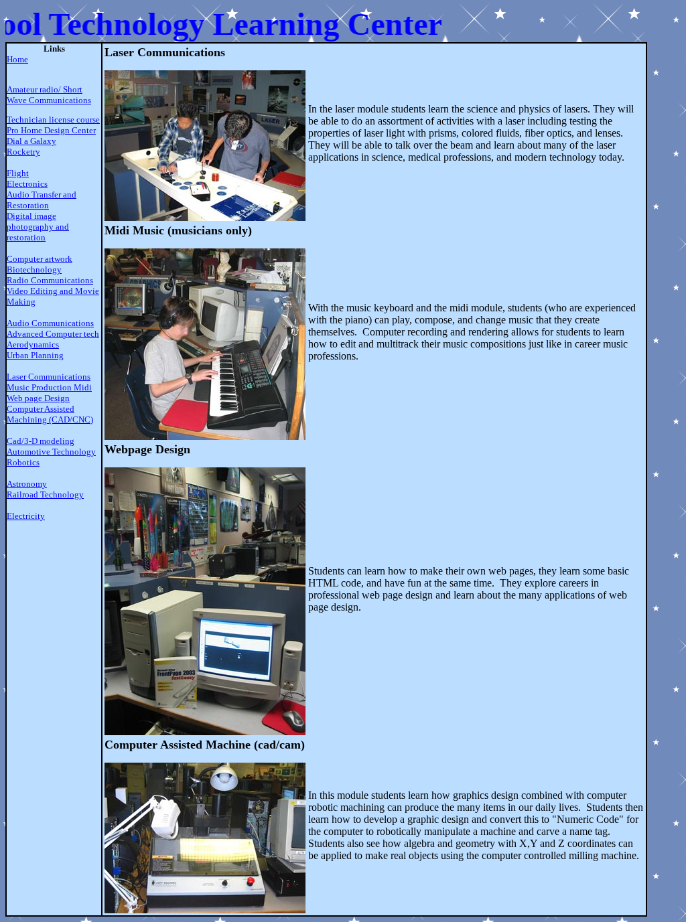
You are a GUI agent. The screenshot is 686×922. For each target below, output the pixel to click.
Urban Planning (35, 355)
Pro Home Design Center (51, 130)
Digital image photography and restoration (38, 226)
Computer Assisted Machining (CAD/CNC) (50, 414)
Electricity (26, 516)
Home (17, 59)
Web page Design (38, 398)
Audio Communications (50, 323)
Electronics (27, 184)
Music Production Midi (49, 387)
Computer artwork (39, 259)
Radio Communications (50, 280)
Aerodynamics (33, 344)
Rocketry (23, 152)
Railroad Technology (45, 494)
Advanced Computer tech (53, 334)
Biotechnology (34, 269)
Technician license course (53, 119)
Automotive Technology (51, 452)
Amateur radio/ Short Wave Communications (49, 94)
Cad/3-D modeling (40, 441)
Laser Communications (48, 377)
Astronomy (27, 484)
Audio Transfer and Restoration (41, 199)
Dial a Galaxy (31, 141)
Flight (18, 173)
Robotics (23, 462)
